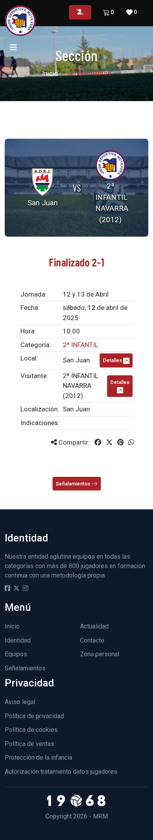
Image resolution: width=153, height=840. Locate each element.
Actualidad (94, 626)
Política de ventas (29, 744)
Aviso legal (20, 702)
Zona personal (99, 654)
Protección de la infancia (38, 757)
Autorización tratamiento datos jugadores (61, 771)
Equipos (16, 654)
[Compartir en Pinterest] (120, 442)
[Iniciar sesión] (80, 12)
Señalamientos (73, 484)
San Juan (76, 360)
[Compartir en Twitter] (109, 442)
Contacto (92, 640)
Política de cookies (31, 729)
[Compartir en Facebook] (98, 442)
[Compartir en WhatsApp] (131, 442)
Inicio (50, 73)
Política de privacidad (34, 716)
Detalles (113, 360)
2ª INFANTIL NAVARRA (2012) (80, 386)
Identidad (18, 640)
